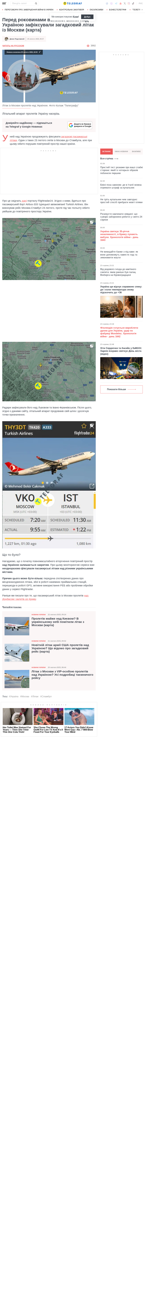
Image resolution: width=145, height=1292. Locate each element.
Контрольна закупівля (71, 10)
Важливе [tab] (136, 152)
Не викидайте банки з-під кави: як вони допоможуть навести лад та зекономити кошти (119, 254)
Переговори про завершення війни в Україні (29, 10)
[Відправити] (36, 3)
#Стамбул (46, 696)
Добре (87, 17)
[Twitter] (125, 3)
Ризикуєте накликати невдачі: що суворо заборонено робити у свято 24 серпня (121, 217)
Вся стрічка (106, 158)
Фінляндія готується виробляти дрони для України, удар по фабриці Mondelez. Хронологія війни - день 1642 (119, 332)
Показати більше (116, 389)
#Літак (35, 696)
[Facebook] (107, 3)
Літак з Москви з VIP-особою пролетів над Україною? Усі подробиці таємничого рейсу (62, 675)
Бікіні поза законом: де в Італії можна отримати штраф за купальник (120, 186)
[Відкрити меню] (4, 3)
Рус (141, 3)
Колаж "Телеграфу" (67, 105)
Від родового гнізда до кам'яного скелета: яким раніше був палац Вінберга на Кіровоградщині (118, 272)
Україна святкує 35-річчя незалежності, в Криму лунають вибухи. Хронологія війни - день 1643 (119, 235)
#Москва (24, 696)
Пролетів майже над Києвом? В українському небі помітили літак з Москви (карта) (58, 622)
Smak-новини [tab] (121, 152)
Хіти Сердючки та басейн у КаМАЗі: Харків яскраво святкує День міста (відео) (121, 351)
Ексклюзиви (96, 10)
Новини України (39, 614)
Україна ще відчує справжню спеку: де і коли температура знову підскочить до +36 (121, 289)
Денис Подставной (17, 39)
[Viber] (111, 3)
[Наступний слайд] (142, 10)
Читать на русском (13, 46)
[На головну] (72, 3)
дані (24, 200)
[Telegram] (116, 3)
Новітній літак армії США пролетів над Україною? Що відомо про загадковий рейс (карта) (60, 648)
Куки (75, 16)
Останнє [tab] (106, 152)
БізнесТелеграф (117, 10)
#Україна (13, 696)
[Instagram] (129, 3)
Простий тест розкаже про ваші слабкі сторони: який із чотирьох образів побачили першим (121, 170)
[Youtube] (120, 3)
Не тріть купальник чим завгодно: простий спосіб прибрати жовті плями (121, 201)
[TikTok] (133, 3)
